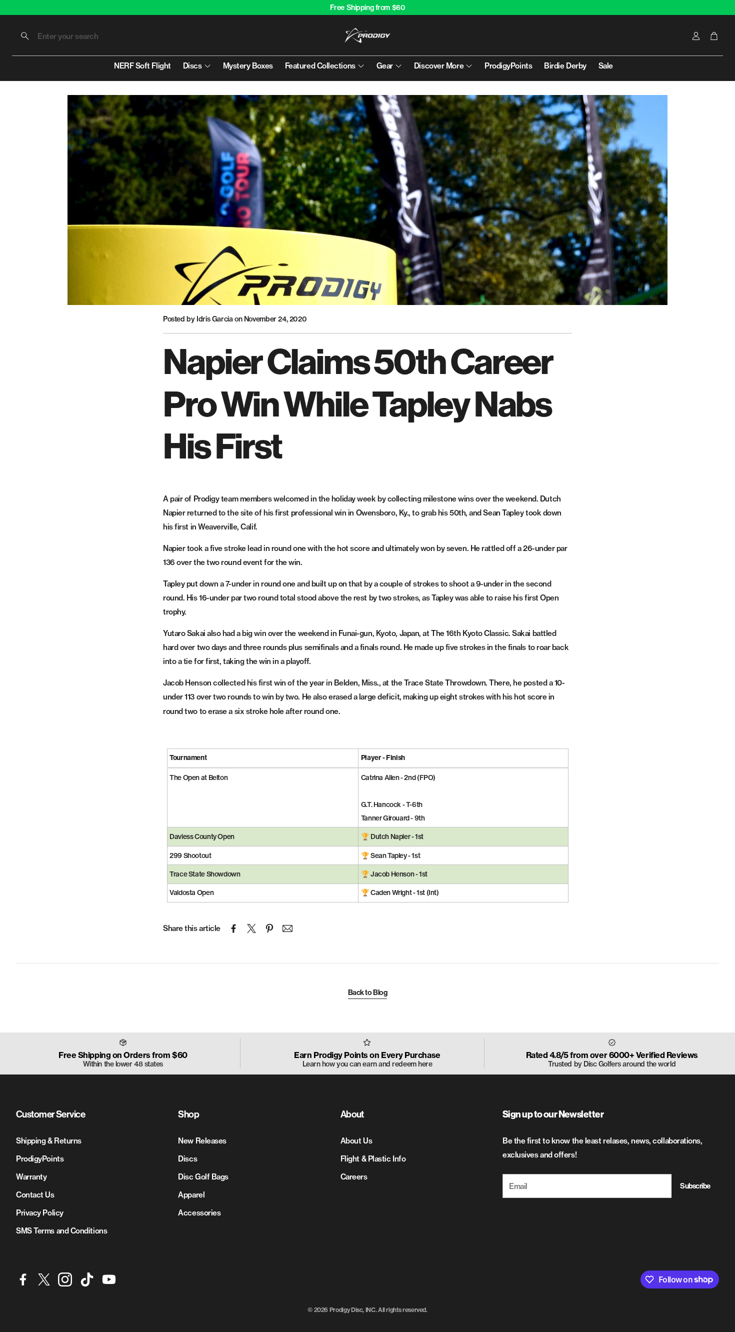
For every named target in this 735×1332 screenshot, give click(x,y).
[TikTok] (87, 1279)
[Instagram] (65, 1279)
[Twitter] (44, 1280)
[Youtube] (109, 1279)
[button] (79, 36)
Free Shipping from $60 (368, 7)
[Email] (287, 929)
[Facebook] (23, 1279)
